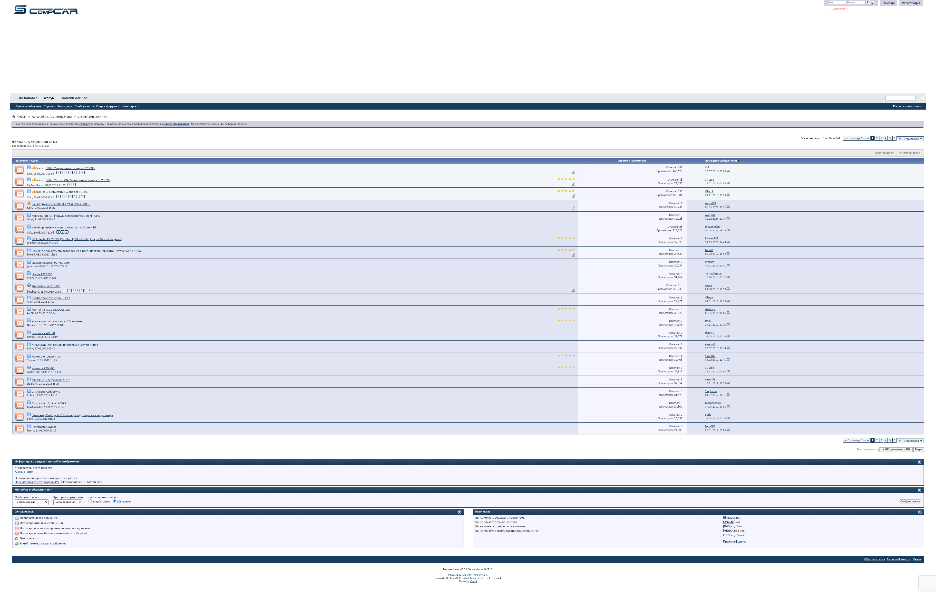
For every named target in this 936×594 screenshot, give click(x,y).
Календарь (65, 106)
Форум (49, 98)
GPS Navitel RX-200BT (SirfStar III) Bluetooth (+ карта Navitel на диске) (77, 239)
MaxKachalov (34, 407)
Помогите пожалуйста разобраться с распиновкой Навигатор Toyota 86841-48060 (87, 251)
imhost (31, 395)
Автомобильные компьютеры (52, 116)
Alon (29, 301)
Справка (49, 106)
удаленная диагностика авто (51, 262)
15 (81, 172)
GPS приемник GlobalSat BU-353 (67, 192)
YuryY (30, 219)
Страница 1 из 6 (858, 138)
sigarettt (32, 383)
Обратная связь (874, 559)
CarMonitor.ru (35, 185)
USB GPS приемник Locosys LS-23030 (70, 168)
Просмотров (638, 160)
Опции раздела (883, 153)
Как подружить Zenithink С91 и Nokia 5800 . (61, 204)
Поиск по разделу (908, 153)
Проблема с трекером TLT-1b (51, 298)
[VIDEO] (728, 531)
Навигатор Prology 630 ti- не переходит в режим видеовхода (72, 415)
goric (30, 419)
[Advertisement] (152, 55)
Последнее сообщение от (721, 160)
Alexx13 (20, 471)
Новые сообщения (28, 106)
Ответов (623, 160)
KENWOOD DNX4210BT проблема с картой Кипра (65, 345)
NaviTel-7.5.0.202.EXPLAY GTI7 (51, 309)
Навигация (129, 106)
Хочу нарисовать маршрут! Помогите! (57, 321)
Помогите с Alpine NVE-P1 (49, 403)
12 (88, 290)
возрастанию (101, 501)
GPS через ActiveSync (46, 391)
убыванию (123, 501)
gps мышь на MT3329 (46, 286)
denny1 (31, 337)
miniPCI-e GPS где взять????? (51, 380)
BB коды (729, 517)
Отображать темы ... (28, 497)
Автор (34, 160)
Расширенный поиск (907, 106)
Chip (29, 173)
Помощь (889, 3)
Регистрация (911, 3)
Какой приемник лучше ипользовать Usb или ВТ (64, 227)
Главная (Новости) (899, 559)
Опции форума (106, 106)
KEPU (30, 207)
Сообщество (83, 106)
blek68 (31, 254)
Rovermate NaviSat (44, 427)
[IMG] (727, 526)
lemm (30, 430)
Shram (31, 360)
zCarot (473, 581)
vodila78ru (33, 372)
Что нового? (27, 98)
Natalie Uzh (34, 325)
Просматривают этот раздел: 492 (37, 482)
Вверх (918, 449)
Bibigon (31, 243)
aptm (30, 471)
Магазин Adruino (74, 98)
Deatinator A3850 (43, 333)
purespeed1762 (36, 266)
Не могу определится (46, 356)
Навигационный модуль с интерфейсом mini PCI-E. (66, 215)
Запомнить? (839, 8)
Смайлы (728, 522)
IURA (30, 348)
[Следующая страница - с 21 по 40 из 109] (900, 138)
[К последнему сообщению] (728, 171)
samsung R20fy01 (43, 368)
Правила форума (734, 541)
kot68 (30, 313)
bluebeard (33, 291)
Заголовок (22, 160)
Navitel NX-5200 (42, 274)
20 (81, 196)
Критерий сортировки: (68, 497)
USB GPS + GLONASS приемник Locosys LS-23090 (78, 180)
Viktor (30, 278)
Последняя (911, 138)
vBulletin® (467, 575)
